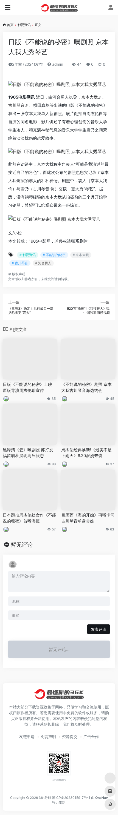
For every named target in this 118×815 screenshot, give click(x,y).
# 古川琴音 (20, 263)
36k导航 (45, 798)
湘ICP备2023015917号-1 (71, 798)
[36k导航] (59, 7)
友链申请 (27, 736)
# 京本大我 (81, 255)
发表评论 (98, 629)
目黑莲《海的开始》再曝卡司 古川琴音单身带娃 (88, 517)
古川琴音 (16, 105)
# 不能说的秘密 (54, 255)
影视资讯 (24, 25)
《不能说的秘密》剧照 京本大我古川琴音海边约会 (86, 387)
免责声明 (48, 736)
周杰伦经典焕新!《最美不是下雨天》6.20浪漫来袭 (86, 452)
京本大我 (89, 97)
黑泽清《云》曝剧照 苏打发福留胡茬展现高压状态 (28, 452)
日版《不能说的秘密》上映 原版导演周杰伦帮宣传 (27, 387)
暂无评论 (22, 544)
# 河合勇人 (43, 263)
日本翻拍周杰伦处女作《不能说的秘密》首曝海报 (29, 517)
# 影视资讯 (27, 255)
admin (57, 64)
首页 (10, 25)
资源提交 (69, 736)
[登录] (111, 8)
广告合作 (91, 736)
